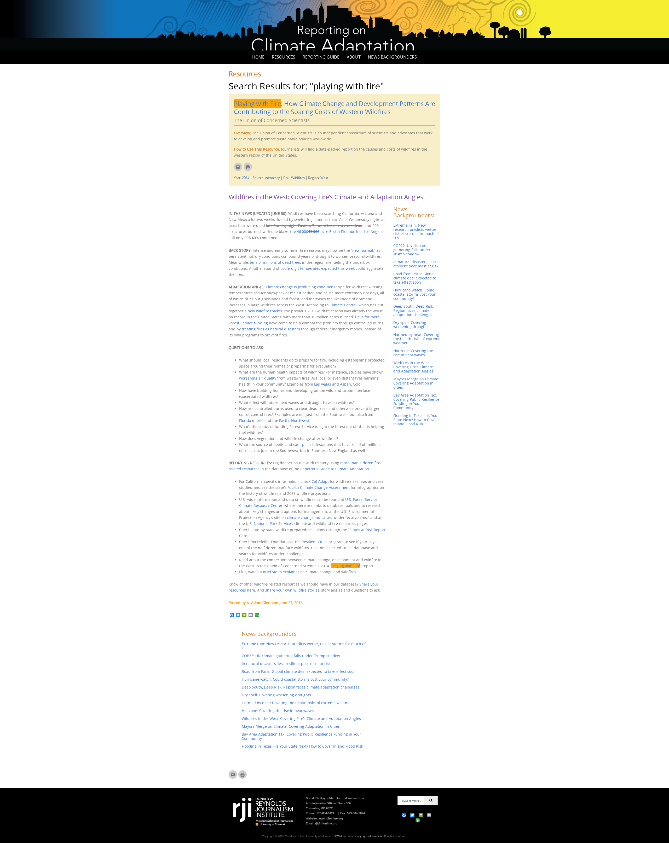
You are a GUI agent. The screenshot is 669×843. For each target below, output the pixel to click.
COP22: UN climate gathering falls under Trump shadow (291, 655)
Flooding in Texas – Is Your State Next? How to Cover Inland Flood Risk (302, 746)
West (324, 177)
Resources (283, 57)
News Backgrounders (392, 57)
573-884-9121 (325, 813)
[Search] (431, 800)
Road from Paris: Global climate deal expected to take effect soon (299, 671)
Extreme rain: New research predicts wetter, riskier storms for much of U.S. (304, 645)
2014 (245, 177)
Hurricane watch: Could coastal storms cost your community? (295, 679)
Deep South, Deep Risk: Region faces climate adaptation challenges (300, 687)
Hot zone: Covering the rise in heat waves (278, 710)
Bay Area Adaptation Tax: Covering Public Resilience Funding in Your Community (301, 736)
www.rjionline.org (331, 818)
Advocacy (272, 177)
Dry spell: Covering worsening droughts (276, 694)
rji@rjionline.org (326, 823)
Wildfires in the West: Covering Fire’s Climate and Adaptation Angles (326, 197)
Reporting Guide (321, 57)
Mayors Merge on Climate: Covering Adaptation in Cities (291, 726)
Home (258, 57)
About (354, 57)
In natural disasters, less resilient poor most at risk (286, 663)
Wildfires (298, 177)
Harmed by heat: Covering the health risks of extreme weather (296, 702)
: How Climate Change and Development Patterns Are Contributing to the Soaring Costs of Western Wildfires (334, 107)
